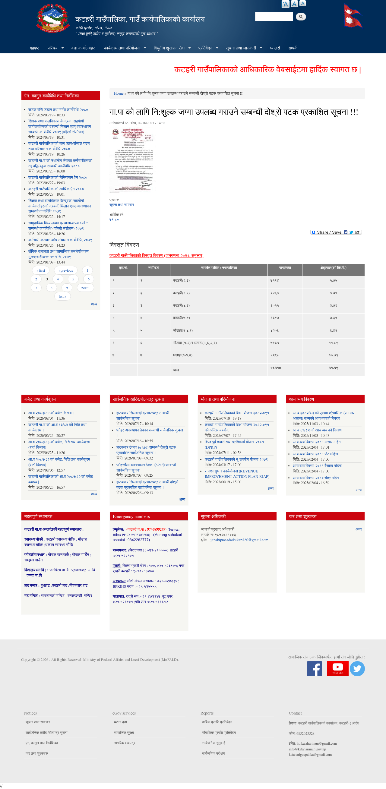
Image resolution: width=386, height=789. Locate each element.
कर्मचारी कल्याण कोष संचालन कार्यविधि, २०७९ (60, 239)
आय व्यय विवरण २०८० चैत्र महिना (316, 477)
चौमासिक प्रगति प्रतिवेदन (219, 732)
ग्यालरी (275, 48)
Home (119, 93)
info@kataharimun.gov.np (307, 748)
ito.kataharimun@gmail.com (317, 743)
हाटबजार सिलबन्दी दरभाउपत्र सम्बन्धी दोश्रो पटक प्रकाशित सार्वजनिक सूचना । (147, 484)
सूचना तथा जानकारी (239, 48)
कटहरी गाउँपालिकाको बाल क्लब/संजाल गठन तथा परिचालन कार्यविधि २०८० (59, 146)
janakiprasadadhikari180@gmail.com (239, 539)
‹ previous (66, 270)
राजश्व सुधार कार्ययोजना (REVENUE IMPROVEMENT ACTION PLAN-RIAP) (237, 474)
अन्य (94, 304)
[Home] (53, 17)
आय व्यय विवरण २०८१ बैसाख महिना (317, 465)
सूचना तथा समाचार (121, 204)
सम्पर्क (292, 48)
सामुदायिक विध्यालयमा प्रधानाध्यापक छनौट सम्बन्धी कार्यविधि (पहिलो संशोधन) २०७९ (58, 225)
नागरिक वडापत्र (124, 742)
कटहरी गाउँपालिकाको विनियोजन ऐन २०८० (57, 177)
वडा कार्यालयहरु (83, 48)
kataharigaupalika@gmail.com (310, 754)
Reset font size (294, 3)
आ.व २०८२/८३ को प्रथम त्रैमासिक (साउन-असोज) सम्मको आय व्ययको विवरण (323, 415)
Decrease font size (302, 3)
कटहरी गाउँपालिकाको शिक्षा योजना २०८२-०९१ (237, 412)
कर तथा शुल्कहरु (37, 753)
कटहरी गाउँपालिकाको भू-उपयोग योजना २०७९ (236, 459)
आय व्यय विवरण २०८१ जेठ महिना (315, 453)
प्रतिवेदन (203, 48)
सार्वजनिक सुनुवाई (213, 742)
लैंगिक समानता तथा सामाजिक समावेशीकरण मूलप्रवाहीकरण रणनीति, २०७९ (58, 254)
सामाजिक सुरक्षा (124, 732)
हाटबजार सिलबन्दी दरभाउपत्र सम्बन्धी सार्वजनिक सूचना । (142, 415)
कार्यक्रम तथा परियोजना (120, 48)
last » (62, 296)
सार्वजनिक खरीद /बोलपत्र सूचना (47, 732)
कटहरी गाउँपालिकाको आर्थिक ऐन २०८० (56, 188)
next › (85, 287)
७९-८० (114, 219)
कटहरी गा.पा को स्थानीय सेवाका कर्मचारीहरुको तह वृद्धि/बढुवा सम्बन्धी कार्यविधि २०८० (60, 163)
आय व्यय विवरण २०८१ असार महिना (317, 441)
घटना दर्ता (120, 721)
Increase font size (285, 4)
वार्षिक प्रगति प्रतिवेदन (217, 721)
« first (40, 270)
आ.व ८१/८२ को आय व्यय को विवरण (317, 430)
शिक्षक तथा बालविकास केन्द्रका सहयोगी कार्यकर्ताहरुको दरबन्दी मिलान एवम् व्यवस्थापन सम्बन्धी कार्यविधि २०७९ (59, 206)
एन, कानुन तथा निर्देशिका (42, 742)
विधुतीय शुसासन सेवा (167, 48)
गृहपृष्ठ (34, 48)
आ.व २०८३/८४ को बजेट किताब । (51, 412)
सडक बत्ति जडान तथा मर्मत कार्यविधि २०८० (58, 109)
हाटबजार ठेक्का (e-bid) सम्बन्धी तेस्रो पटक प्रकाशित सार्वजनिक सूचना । (146, 450)
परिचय (50, 48)
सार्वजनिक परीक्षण (213, 753)
